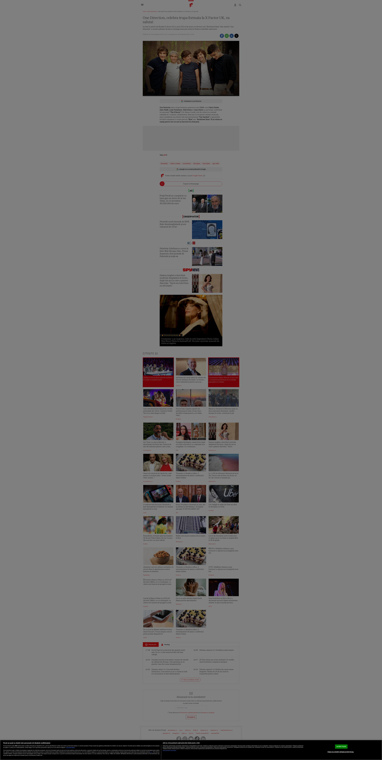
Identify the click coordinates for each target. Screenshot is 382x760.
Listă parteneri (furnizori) (169, 750)
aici (151, 752)
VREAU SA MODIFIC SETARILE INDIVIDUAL (340, 752)
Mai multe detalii (70, 747)
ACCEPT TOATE (341, 746)
